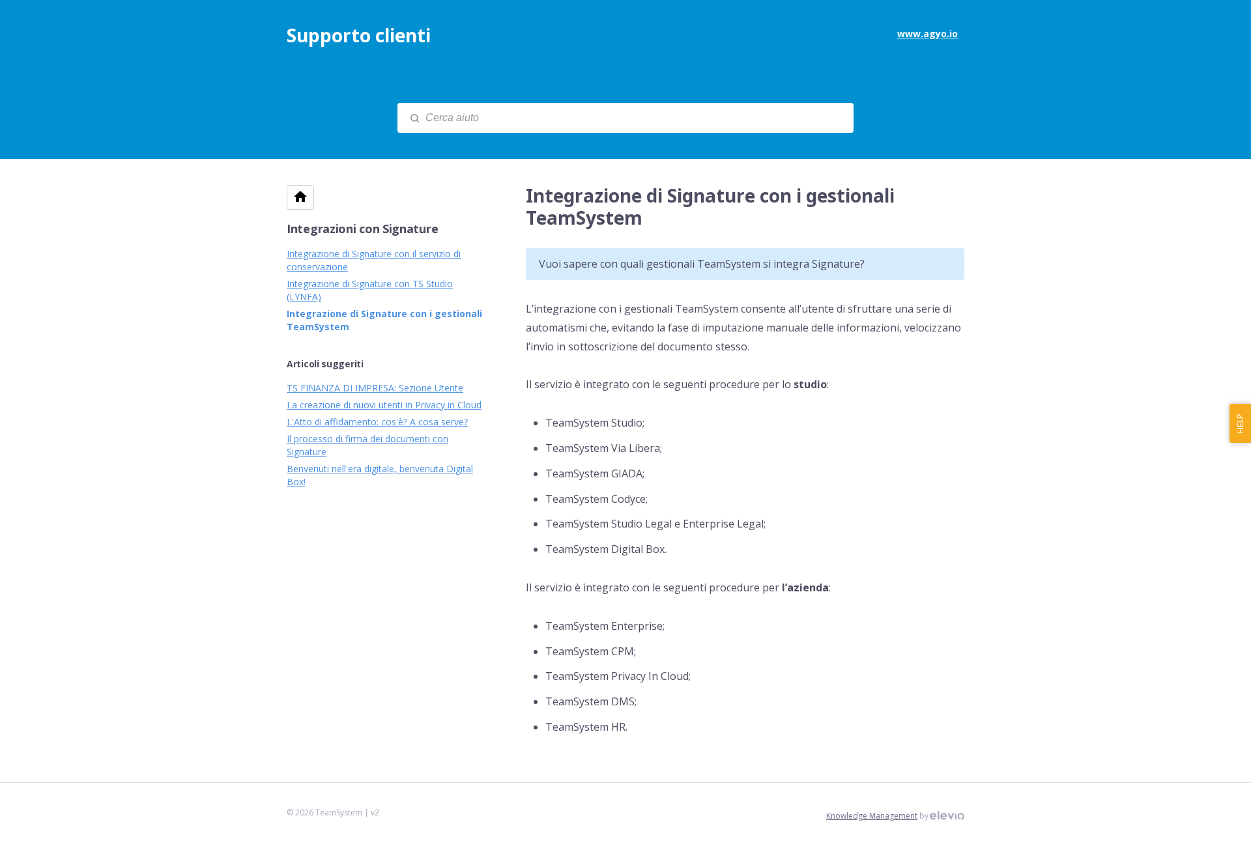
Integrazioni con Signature (362, 228)
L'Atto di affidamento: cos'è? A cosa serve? (377, 422)
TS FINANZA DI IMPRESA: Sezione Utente (375, 388)
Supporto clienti (359, 35)
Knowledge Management (871, 815)
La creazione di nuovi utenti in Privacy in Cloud (384, 405)
